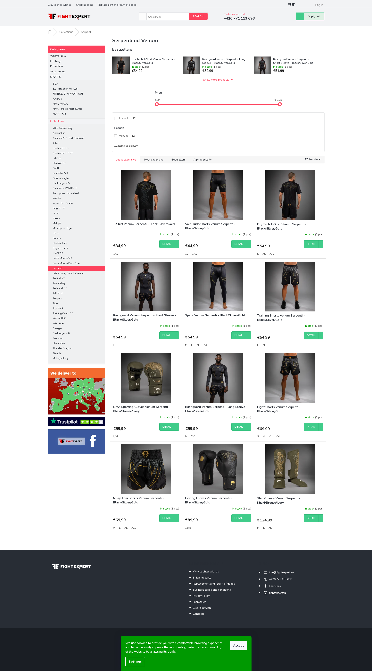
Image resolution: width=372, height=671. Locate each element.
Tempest (57, 298)
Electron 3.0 (59, 163)
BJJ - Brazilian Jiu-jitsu (65, 89)
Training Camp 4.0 (63, 313)
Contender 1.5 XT (63, 153)
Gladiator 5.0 (60, 173)
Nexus (56, 218)
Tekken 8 (57, 293)
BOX (55, 84)
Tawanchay (59, 283)
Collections (57, 121)
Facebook (275, 586)
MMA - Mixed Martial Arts (67, 109)
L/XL (116, 436)
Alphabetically (202, 159)
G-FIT (56, 168)
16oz (188, 528)
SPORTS (55, 77)
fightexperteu (277, 593)
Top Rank (58, 308)
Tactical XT (59, 278)
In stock (127, 118)
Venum (127, 136)
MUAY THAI (59, 114)
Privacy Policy (201, 596)
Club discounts (202, 608)
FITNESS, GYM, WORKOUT (68, 94)
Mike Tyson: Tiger (62, 228)
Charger (57, 328)
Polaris (57, 238)
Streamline (59, 343)
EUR (292, 4)
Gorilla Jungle (61, 178)
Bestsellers (178, 159)
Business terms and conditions (212, 590)
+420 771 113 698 (280, 579)
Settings (135, 661)
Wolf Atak (58, 323)
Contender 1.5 (61, 148)
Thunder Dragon (62, 348)
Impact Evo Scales (63, 203)
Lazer (56, 213)
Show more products (216, 79)
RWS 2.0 (58, 253)
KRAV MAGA (60, 104)
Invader (57, 198)
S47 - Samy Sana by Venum (68, 273)
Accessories (57, 71)
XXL (115, 254)
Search (198, 16)
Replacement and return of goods (117, 5)
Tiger (56, 303)
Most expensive (153, 159)
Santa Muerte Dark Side (66, 263)
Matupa (57, 223)
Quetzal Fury (60, 243)
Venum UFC (59, 318)
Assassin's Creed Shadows (68, 138)
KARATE (57, 99)
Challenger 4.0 (61, 333)
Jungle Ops (59, 208)
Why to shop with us (59, 5)
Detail (166, 244)
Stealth (57, 353)
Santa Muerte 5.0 (62, 258)
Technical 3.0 (60, 288)
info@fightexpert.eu (281, 572)
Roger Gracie (60, 248)
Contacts (198, 614)
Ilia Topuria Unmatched (66, 193)
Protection (56, 66)
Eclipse (57, 158)
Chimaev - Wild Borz (65, 188)
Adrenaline (59, 133)
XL (186, 254)
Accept (238, 645)
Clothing (55, 61)
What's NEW (58, 56)
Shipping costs (84, 5)
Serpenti (57, 268)
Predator (58, 338)
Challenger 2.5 (61, 183)
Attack (56, 143)
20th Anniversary (62, 128)
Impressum (199, 602)
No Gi (56, 233)
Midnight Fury (60, 358)
